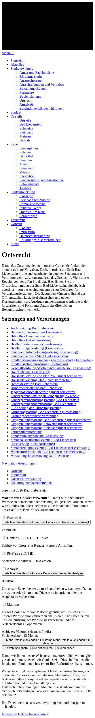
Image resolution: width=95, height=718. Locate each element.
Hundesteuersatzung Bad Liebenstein (37, 388)
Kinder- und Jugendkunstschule (41, 180)
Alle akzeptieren (42, 648)
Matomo (13, 604)
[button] (8, 53)
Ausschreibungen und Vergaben (41, 84)
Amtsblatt (26, 104)
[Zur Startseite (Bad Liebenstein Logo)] (47, 49)
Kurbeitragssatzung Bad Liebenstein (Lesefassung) (46, 412)
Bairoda (24, 140)
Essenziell (14, 518)
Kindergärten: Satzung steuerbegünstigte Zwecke (45, 396)
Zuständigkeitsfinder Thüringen (41, 108)
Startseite (17, 60)
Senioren (25, 160)
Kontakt (16, 224)
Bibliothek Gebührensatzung (31, 340)
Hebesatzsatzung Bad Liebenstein (34, 384)
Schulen (25, 152)
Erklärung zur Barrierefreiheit (40, 240)
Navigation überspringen (19, 463)
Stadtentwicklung (23, 192)
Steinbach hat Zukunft (34, 200)
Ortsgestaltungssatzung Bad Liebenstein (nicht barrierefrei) (51, 420)
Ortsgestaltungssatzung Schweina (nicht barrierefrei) (47, 424)
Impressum (27, 232)
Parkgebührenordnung (26, 432)
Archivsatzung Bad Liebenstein (33, 328)
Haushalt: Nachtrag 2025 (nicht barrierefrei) (41, 380)
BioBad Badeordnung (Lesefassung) (36, 344)
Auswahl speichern (16, 648)
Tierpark (25, 188)
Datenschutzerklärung (34, 236)
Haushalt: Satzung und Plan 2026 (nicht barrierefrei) (47, 376)
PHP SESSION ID (20, 553)
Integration (26, 176)
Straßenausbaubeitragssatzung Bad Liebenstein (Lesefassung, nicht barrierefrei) (43, 442)
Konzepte (26, 196)
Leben (15, 144)
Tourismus (18, 220)
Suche (15, 244)
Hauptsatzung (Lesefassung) (30, 372)
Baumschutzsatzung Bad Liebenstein (36, 332)
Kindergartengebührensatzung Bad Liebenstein (43, 404)
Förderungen (28, 216)
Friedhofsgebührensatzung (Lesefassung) (39, 364)
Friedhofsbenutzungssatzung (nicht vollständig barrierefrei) (52, 360)
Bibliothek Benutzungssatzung (32, 336)
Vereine (24, 172)
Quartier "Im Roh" (32, 212)
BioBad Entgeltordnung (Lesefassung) (37, 348)
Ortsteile (16, 116)
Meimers (25, 136)
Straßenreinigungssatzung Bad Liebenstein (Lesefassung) (50, 448)
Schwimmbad (29, 184)
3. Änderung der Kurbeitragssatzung (36, 408)
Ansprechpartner (31, 80)
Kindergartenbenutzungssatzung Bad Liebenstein (45, 400)
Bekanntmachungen (33, 88)
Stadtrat (16, 112)
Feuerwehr (26, 168)
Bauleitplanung (30, 96)
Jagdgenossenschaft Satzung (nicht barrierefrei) (43, 392)
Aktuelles (17, 64)
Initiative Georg (30, 208)
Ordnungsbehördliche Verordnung (34, 416)
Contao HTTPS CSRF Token (28, 538)
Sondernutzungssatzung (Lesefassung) (37, 436)
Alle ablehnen (65, 648)
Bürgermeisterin (30, 76)
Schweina (26, 128)
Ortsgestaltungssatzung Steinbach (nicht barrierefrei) (47, 428)
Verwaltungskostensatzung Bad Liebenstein (41, 456)
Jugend (24, 164)
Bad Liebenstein (30, 124)
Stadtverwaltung (22, 68)
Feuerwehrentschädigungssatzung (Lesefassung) (44, 352)
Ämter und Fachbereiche (36, 72)
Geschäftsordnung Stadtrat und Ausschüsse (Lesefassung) (51, 368)
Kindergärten (28, 148)
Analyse (12, 569)
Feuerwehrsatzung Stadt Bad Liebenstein (39, 356)
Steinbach (26, 132)
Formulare (26, 92)
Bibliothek (26, 156)
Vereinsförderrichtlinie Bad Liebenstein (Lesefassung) (48, 452)
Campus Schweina (32, 204)
